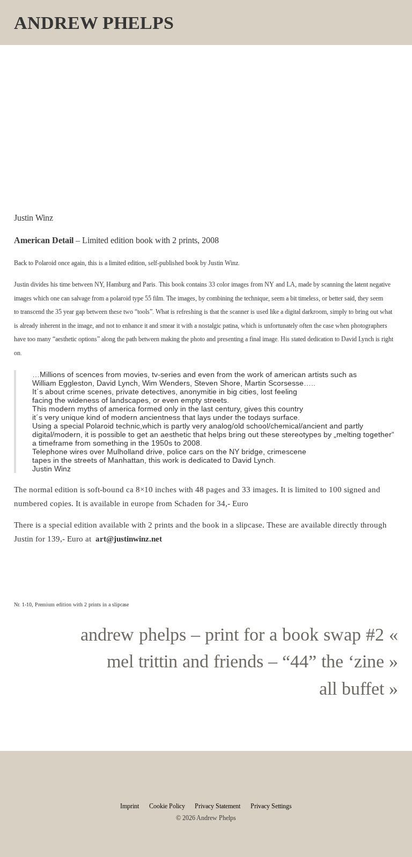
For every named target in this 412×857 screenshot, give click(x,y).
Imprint (129, 806)
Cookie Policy (167, 806)
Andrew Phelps (94, 23)
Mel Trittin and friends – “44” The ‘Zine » (252, 661)
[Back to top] (382, 833)
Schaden (189, 503)
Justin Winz (223, 263)
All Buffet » (358, 688)
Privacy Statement (217, 806)
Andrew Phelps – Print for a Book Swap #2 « (239, 634)
